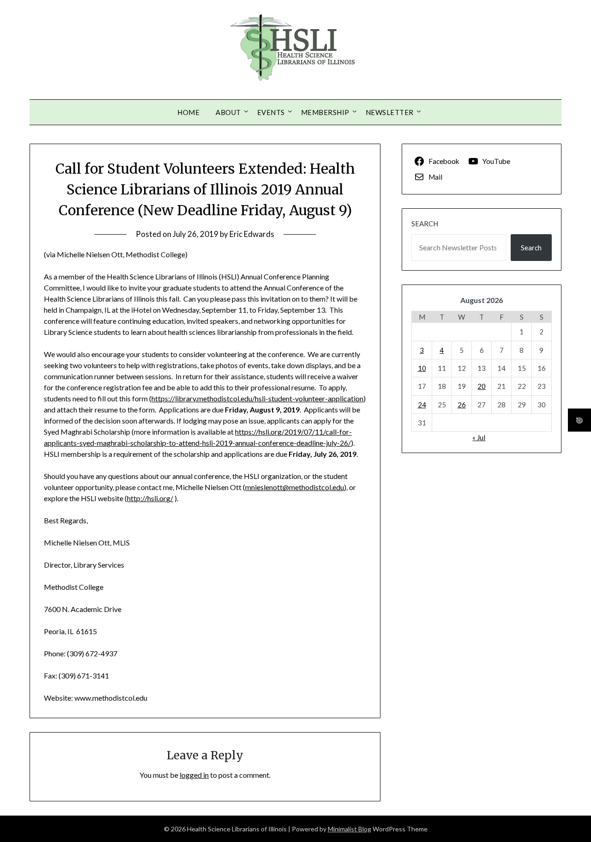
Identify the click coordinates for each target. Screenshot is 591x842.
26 (462, 404)
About (228, 112)
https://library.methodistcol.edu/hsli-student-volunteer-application (257, 398)
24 (422, 404)
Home (188, 112)
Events (271, 112)
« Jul (478, 437)
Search (424, 223)
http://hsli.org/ (150, 498)
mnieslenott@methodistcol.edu (294, 487)
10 (422, 368)
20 (481, 386)
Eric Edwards (251, 234)
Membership (325, 112)
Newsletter (390, 112)
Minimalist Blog (349, 829)
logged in (194, 774)
